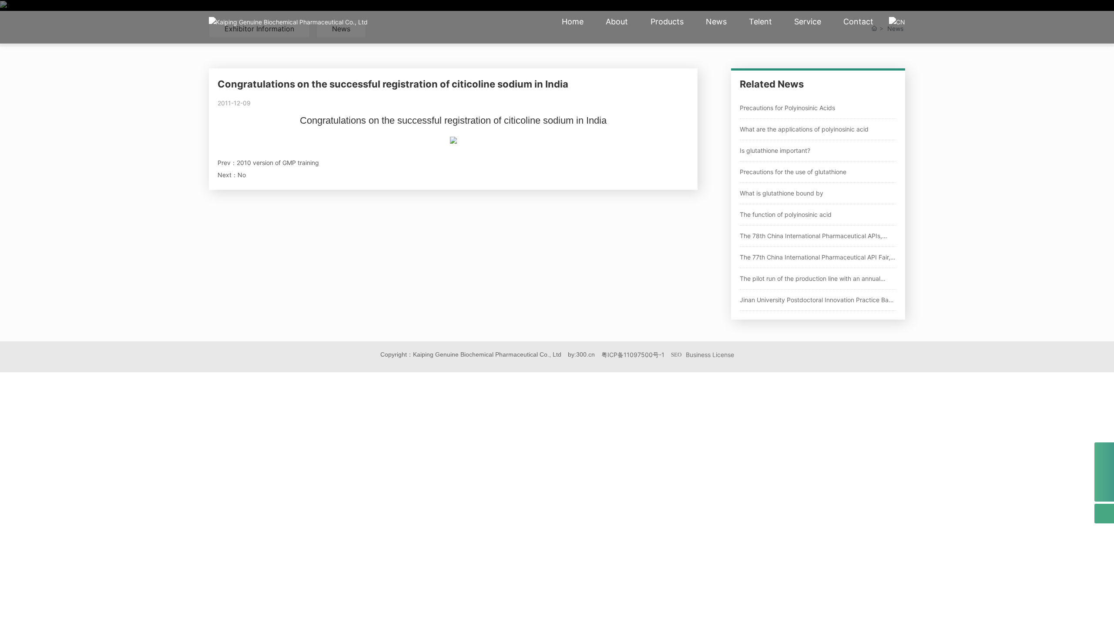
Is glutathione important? (775, 150)
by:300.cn (581, 354)
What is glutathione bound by (781, 193)
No (242, 175)
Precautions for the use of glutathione (793, 171)
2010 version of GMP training (278, 162)
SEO (676, 354)
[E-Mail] (1104, 472)
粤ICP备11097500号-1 (632, 354)
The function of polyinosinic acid (786, 214)
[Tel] (1104, 452)
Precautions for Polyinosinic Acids (787, 107)
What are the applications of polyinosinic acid (804, 129)
